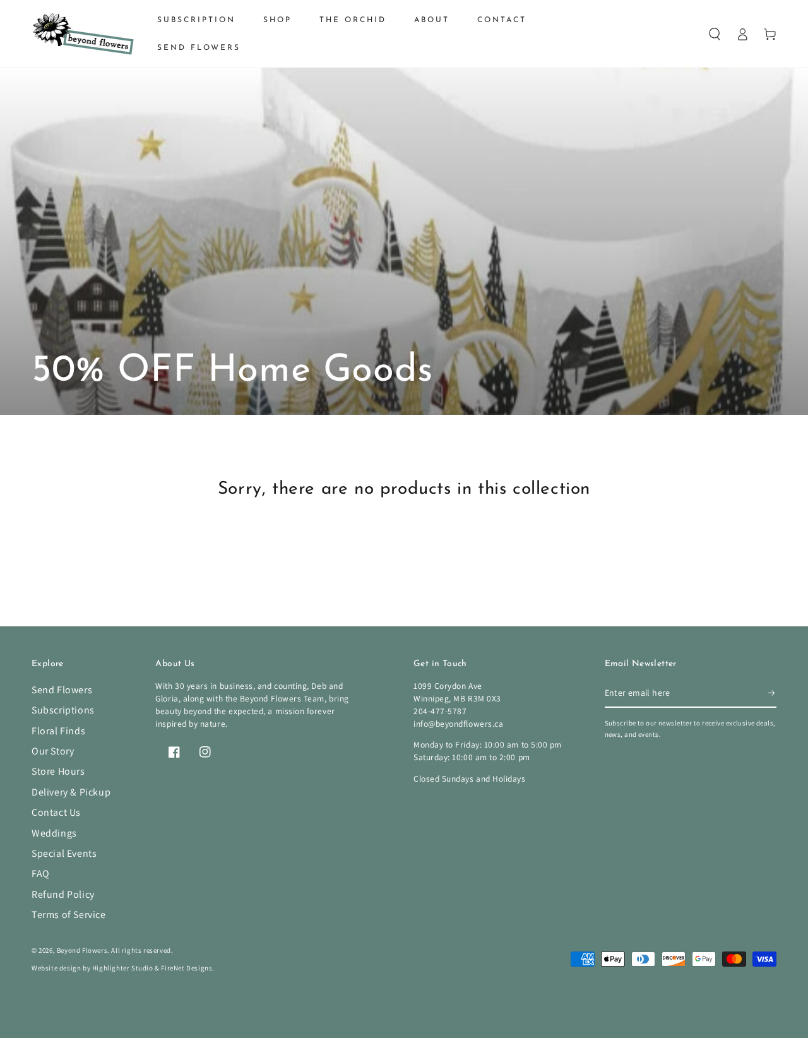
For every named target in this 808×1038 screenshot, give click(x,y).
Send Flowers (62, 689)
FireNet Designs (186, 967)
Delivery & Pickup (71, 792)
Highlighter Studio (122, 967)
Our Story (53, 751)
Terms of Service (69, 914)
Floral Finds (58, 730)
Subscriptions (63, 710)
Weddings (54, 833)
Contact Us (56, 812)
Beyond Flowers (82, 950)
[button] (714, 34)
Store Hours (58, 771)
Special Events (64, 853)
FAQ (41, 873)
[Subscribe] (772, 693)
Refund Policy (63, 894)
